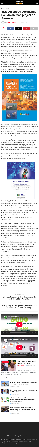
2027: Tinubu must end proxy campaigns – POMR (26, 362)
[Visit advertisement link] (19, 97)
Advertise (9, 436)
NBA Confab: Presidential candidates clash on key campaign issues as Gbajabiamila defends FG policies (23, 399)
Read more (7, 377)
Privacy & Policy (19, 436)
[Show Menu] (2, 2)
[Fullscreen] (35, 333)
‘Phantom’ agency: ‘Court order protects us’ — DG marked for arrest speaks (23, 383)
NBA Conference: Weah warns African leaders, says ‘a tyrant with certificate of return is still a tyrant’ (22, 409)
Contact (28, 436)
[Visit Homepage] (19, 2)
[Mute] (32, 333)
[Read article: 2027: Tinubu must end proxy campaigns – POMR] (8, 365)
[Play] (4, 333)
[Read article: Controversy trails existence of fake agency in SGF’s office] (5, 391)
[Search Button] (37, 2)
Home (2, 8)
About (2, 436)
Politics (5, 362)
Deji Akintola (21, 365)
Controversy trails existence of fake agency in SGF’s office (23, 391)
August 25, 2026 (31, 365)
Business (8, 8)
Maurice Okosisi (11, 22)
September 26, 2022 (24, 22)
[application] (19, 324)
